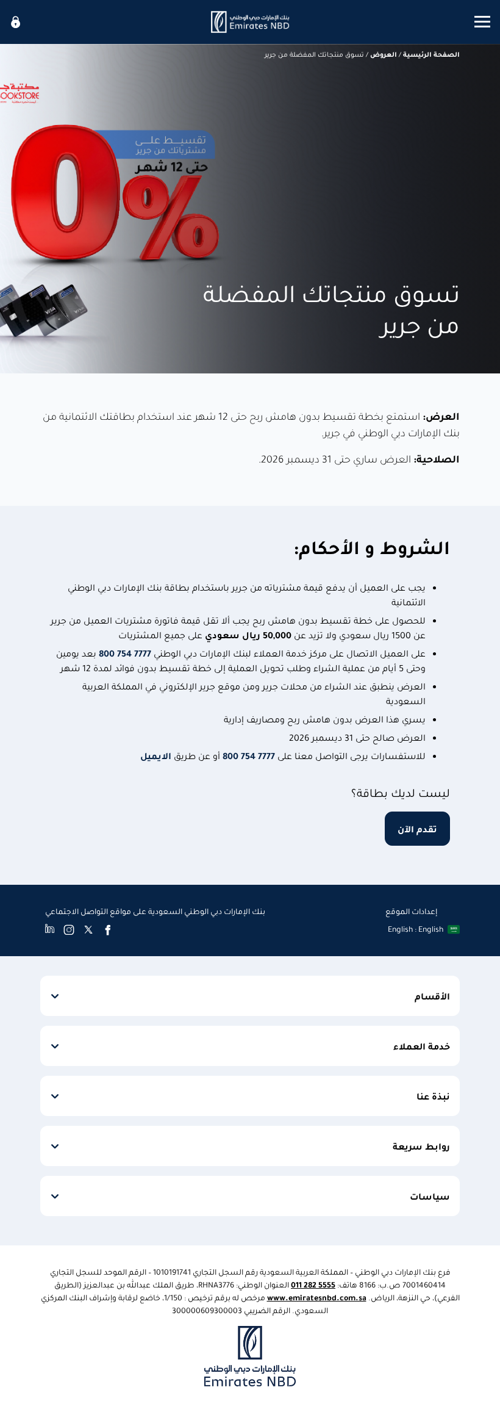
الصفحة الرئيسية (431, 54)
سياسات (430, 1196)
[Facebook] (108, 929)
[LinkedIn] (49, 929)
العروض (383, 54)
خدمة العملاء (421, 1046)
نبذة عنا (433, 1096)
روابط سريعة (421, 1146)
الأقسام (432, 996)
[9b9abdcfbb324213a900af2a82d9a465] (250, 22)
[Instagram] (69, 929)
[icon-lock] (16, 22)
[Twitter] (88, 929)
